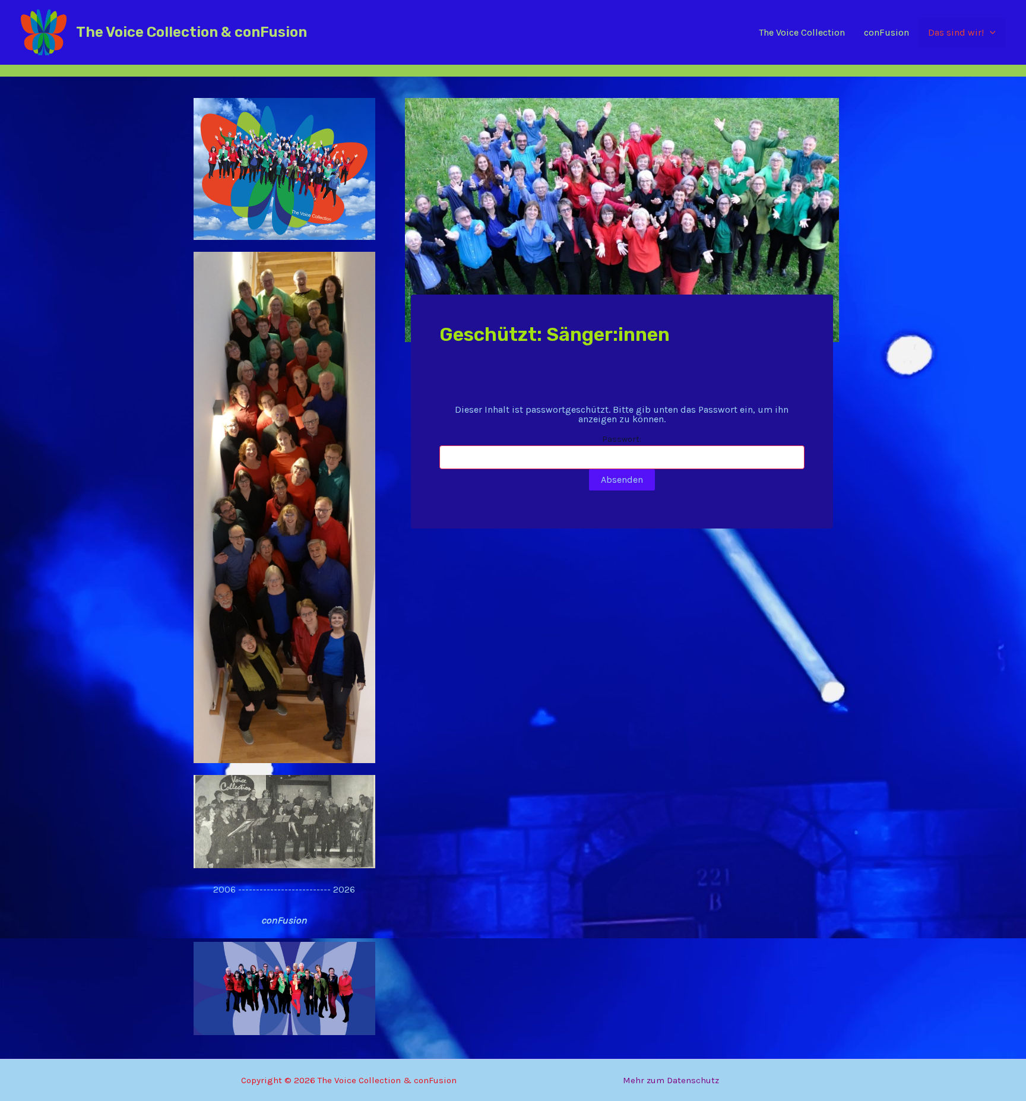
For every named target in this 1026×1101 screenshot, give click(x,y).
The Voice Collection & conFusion (191, 32)
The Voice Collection (802, 32)
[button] (990, 33)
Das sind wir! (956, 32)
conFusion (886, 32)
